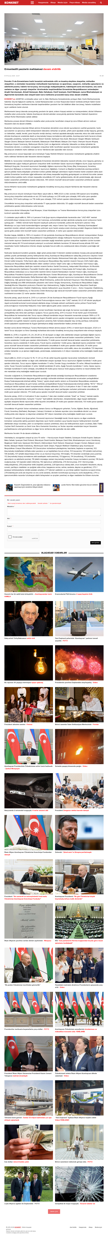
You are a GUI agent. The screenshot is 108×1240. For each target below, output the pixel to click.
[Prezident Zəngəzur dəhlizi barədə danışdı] (79, 790)
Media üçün (63, 3)
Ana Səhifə (73, 1227)
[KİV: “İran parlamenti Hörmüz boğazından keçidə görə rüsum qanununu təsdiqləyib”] (79, 921)
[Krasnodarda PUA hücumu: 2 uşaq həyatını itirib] (79, 574)
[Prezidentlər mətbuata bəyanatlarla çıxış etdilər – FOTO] (28, 1009)
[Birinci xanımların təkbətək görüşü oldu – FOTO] (79, 1142)
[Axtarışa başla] (101, 2)
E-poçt (9, 526)
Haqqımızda (43, 3)
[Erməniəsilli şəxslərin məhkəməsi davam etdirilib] (54, 39)
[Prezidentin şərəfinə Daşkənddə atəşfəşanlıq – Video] (79, 662)
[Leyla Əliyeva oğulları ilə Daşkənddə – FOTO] (28, 1184)
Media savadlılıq (89, 3)
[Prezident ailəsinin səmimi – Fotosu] (28, 704)
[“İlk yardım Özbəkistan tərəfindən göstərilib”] (28, 965)
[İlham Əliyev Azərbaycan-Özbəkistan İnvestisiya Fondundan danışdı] (28, 832)
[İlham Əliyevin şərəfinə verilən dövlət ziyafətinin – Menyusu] (28, 921)
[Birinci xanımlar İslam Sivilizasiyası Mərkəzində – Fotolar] (79, 704)
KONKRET (18, 1227)
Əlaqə (53, 3)
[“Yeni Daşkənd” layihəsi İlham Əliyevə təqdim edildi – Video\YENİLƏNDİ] (79, 1097)
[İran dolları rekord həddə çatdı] (28, 1142)
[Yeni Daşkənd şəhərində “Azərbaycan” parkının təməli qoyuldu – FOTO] (79, 618)
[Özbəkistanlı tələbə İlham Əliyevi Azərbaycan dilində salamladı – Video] (79, 1053)
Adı (8, 518)
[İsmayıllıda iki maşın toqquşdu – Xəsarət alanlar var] (79, 1184)
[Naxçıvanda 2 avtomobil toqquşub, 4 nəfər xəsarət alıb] (28, 790)
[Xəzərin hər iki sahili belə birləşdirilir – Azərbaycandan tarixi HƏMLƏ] (28, 574)
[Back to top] (102, 1234)
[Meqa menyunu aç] (32, 2)
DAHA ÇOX (54, 1211)
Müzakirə (10, 506)
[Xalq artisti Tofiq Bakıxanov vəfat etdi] (28, 618)
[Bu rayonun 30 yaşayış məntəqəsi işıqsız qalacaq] (28, 662)
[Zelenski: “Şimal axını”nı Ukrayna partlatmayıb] (79, 832)
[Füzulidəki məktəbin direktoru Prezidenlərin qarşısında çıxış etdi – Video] (79, 965)
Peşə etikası (75, 3)
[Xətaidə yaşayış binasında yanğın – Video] (79, 746)
